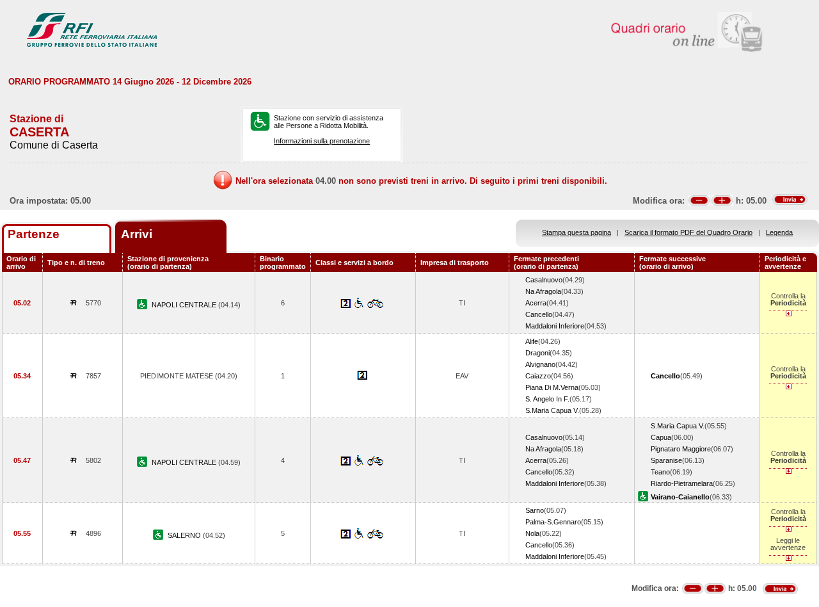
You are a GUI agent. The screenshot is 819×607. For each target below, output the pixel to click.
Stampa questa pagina (576, 232)
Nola (532, 533)
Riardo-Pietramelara (682, 483)
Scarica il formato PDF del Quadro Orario (688, 232)
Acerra (535, 303)
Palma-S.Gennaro (553, 522)
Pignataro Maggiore (681, 449)
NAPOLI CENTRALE (185, 305)
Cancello (538, 314)
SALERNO (185, 535)
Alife (531, 341)
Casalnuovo (543, 280)
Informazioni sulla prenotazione (322, 141)
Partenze (34, 234)
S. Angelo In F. (547, 399)
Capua (661, 437)
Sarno (534, 510)
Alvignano (540, 364)
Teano (660, 472)
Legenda (779, 232)
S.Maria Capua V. (552, 410)
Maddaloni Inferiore (554, 326)
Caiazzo (538, 376)
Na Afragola (543, 291)
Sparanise (666, 460)
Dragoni (537, 353)
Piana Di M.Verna (551, 387)
